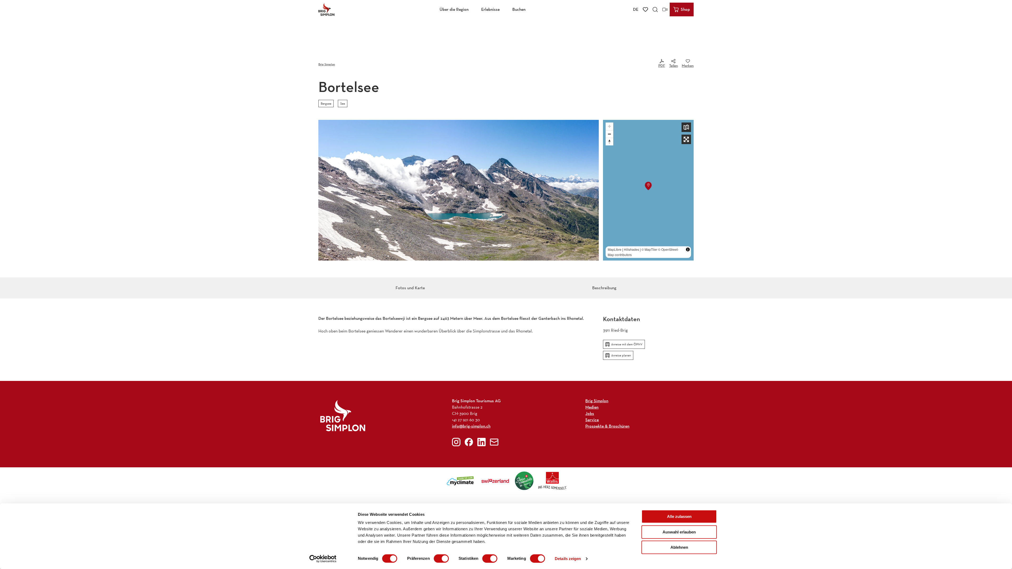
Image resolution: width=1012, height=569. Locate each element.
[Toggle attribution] (688, 249)
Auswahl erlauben (679, 532)
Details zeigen (568, 558)
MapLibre (614, 249)
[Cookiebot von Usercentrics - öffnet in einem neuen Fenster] (323, 559)
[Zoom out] (609, 134)
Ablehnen (679, 547)
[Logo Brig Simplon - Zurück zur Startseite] (326, 9)
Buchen (519, 9)
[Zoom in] (609, 126)
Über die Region (454, 9)
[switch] (441, 558)
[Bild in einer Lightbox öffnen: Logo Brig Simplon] (342, 415)
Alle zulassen (679, 516)
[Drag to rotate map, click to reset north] (609, 141)
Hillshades (631, 249)
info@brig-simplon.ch (471, 426)
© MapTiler (649, 249)
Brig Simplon (326, 64)
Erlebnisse (490, 9)
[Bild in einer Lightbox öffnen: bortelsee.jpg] (458, 190)
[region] (648, 190)
